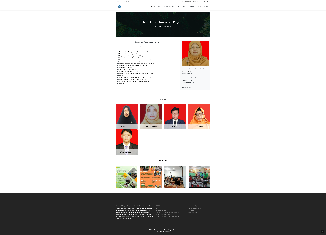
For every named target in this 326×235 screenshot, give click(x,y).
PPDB (158, 206)
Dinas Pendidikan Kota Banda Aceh (167, 216)
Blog (178, 6)
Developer (191, 210)
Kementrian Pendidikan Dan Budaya (167, 212)
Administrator (192, 212)
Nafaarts (167, 231)
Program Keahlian (169, 6)
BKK (157, 208)
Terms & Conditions (194, 208)
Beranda (153, 6)
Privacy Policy (193, 206)
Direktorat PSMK (161, 210)
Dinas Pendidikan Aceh (163, 214)
